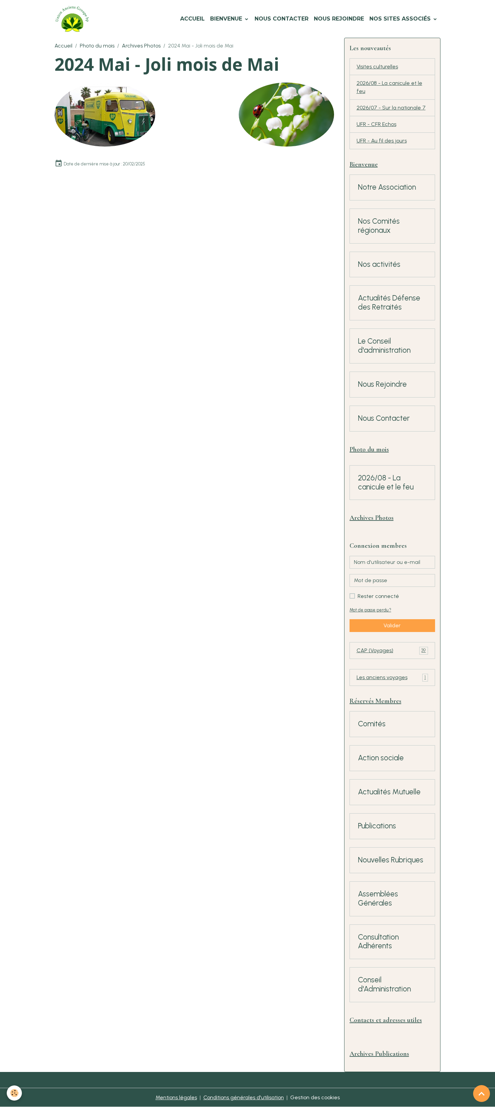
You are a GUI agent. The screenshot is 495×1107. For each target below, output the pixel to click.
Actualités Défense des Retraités (389, 303)
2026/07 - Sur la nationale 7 (391, 107)
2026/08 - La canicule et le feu (389, 87)
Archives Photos (141, 45)
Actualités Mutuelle (389, 792)
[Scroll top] (481, 1093)
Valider (392, 625)
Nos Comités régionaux (379, 226)
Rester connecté (378, 596)
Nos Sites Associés (400, 18)
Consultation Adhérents (378, 942)
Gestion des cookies (315, 1097)
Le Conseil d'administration (384, 346)
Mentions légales (176, 1097)
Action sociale (381, 758)
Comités (372, 724)
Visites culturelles (377, 66)
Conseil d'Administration (384, 984)
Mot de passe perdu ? (370, 609)
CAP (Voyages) (391, 650)
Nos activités (379, 264)
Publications (377, 826)
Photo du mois (97, 45)
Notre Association (387, 187)
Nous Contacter (281, 18)
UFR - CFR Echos (376, 124)
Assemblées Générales (378, 899)
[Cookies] (14, 1093)
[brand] (73, 18)
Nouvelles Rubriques (390, 860)
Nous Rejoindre (339, 18)
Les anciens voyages (391, 677)
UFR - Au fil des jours (382, 140)
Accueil (192, 18)
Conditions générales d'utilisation (243, 1097)
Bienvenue (227, 18)
